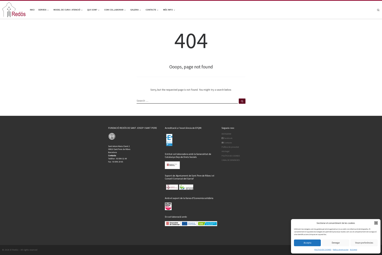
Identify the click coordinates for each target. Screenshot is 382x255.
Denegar (336, 242)
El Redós (14, 250)
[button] (376, 222)
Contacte (228, 142)
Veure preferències (364, 242)
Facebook (227, 138)
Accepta (307, 242)
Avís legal (353, 249)
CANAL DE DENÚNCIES (231, 160)
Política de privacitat (340, 249)
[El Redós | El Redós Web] (14, 9)
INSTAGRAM (226, 134)
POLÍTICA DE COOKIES (322, 249)
